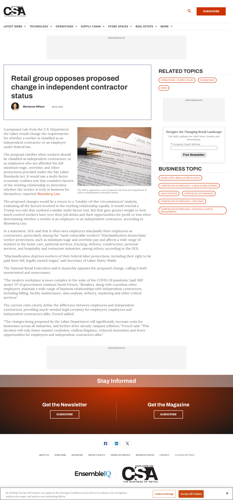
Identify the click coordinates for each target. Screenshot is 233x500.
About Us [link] (44, 455)
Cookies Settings (184, 455)
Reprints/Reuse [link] (145, 455)
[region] (116, 493)
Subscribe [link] (60, 455)
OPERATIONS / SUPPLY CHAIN (177, 80)
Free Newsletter (194, 154)
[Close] (227, 493)
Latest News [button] (13, 26)
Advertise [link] (77, 455)
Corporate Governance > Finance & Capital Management (187, 210)
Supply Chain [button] (91, 26)
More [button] (165, 26)
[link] (106, 444)
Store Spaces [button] (118, 26)
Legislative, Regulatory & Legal (180, 177)
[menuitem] (17, 26)
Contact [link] (164, 455)
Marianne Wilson (34, 106)
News (164, 88)
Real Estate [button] (144, 26)
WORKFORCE (207, 80)
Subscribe (211, 11)
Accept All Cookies (191, 493)
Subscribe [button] (64, 414)
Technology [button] (39, 26)
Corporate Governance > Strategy (182, 201)
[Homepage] (15, 11)
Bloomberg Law (48, 194)
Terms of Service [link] (120, 455)
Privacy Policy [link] (96, 455)
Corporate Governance (199, 193)
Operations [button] (65, 26)
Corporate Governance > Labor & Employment (189, 185)
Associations (169, 193)
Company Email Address (185, 144)
